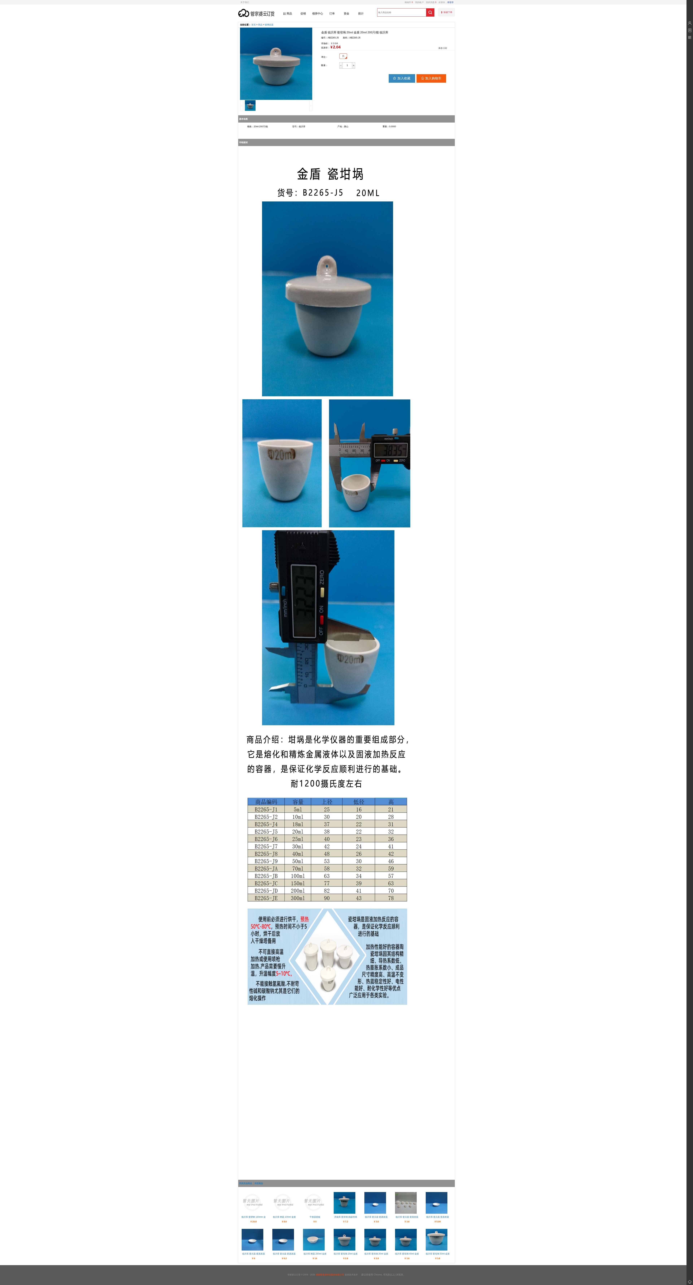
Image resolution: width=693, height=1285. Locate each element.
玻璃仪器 (269, 24)
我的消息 (430, 2)
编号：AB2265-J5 (330, 37)
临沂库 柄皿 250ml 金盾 (315, 1254)
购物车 (409, 2)
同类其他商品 (245, 1183)
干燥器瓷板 (315, 1217)
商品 (260, 24)
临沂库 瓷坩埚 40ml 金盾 (407, 1254)
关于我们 (244, 2)
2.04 (337, 47)
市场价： (325, 43)
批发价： (325, 47)
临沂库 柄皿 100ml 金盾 (284, 1217)
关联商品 (258, 1183)
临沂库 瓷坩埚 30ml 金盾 (376, 1254)
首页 (253, 24)
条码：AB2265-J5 (351, 37)
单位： (324, 57)
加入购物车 (433, 78)
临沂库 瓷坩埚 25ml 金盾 (346, 1254)
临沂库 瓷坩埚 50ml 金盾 (438, 1254)
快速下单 (448, 12)
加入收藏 (403, 78)
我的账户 (418, 2)
